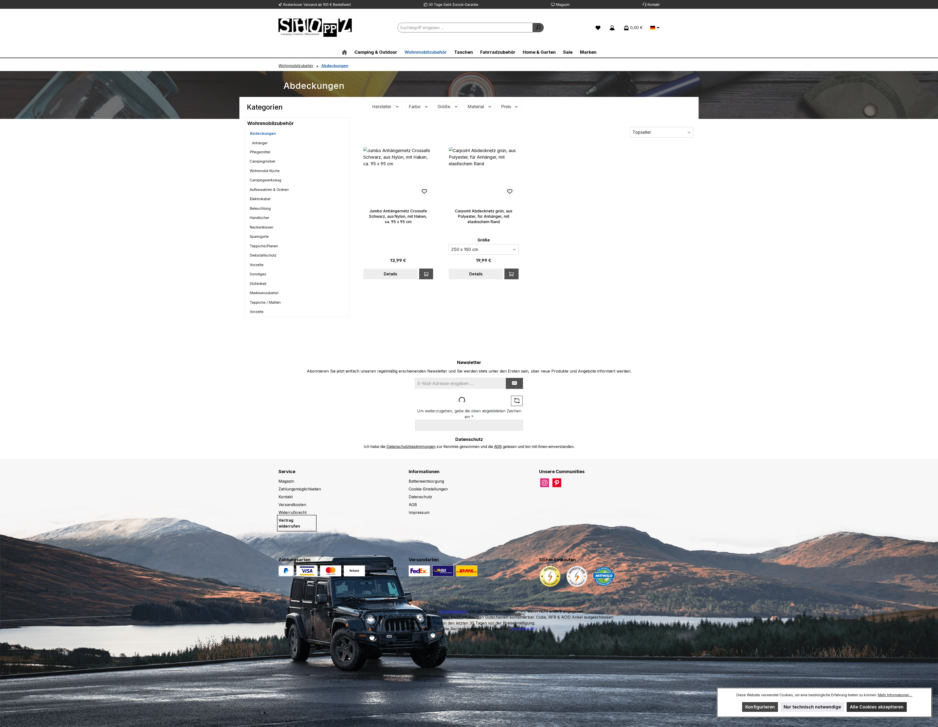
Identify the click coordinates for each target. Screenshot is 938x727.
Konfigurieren (760, 706)
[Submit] (514, 383)
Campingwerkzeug (265, 180)
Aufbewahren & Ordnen (269, 189)
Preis (506, 106)
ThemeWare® (521, 628)
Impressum (419, 512)
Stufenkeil (258, 283)
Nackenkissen (261, 227)
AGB (498, 446)
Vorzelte (257, 264)
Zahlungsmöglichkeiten (299, 489)
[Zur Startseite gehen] (315, 28)
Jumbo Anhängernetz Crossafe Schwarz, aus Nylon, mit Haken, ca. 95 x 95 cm (398, 216)
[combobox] (465, 27)
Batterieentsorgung (426, 481)
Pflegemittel (260, 152)
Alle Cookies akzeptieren (877, 706)
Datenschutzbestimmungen (411, 446)
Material (476, 106)
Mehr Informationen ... (895, 695)
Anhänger (260, 143)
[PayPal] (286, 570)
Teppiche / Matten (265, 302)
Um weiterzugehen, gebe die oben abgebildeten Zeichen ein (469, 413)
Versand (310, 4)
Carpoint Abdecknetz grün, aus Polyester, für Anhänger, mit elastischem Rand (483, 216)
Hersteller (382, 106)
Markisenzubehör (264, 293)
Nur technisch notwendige (812, 706)
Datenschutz (420, 496)
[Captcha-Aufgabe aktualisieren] (517, 401)
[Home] (344, 52)
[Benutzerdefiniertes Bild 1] (307, 570)
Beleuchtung (260, 208)
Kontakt (654, 4)
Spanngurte (259, 236)
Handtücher (259, 217)
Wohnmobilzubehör (270, 123)
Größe (444, 106)
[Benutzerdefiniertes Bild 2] (330, 570)
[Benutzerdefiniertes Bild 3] (354, 570)
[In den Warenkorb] (426, 274)
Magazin (563, 4)
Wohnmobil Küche (265, 170)
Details (390, 273)
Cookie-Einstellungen (428, 489)
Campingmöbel (262, 161)
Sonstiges (258, 274)
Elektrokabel (260, 199)
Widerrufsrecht (292, 512)
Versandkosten (292, 504)
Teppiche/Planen (264, 246)
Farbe (415, 106)
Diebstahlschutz (263, 255)
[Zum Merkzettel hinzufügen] (424, 191)
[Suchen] (538, 27)
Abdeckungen (263, 133)
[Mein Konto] (612, 27)
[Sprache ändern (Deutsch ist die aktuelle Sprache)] (655, 28)
